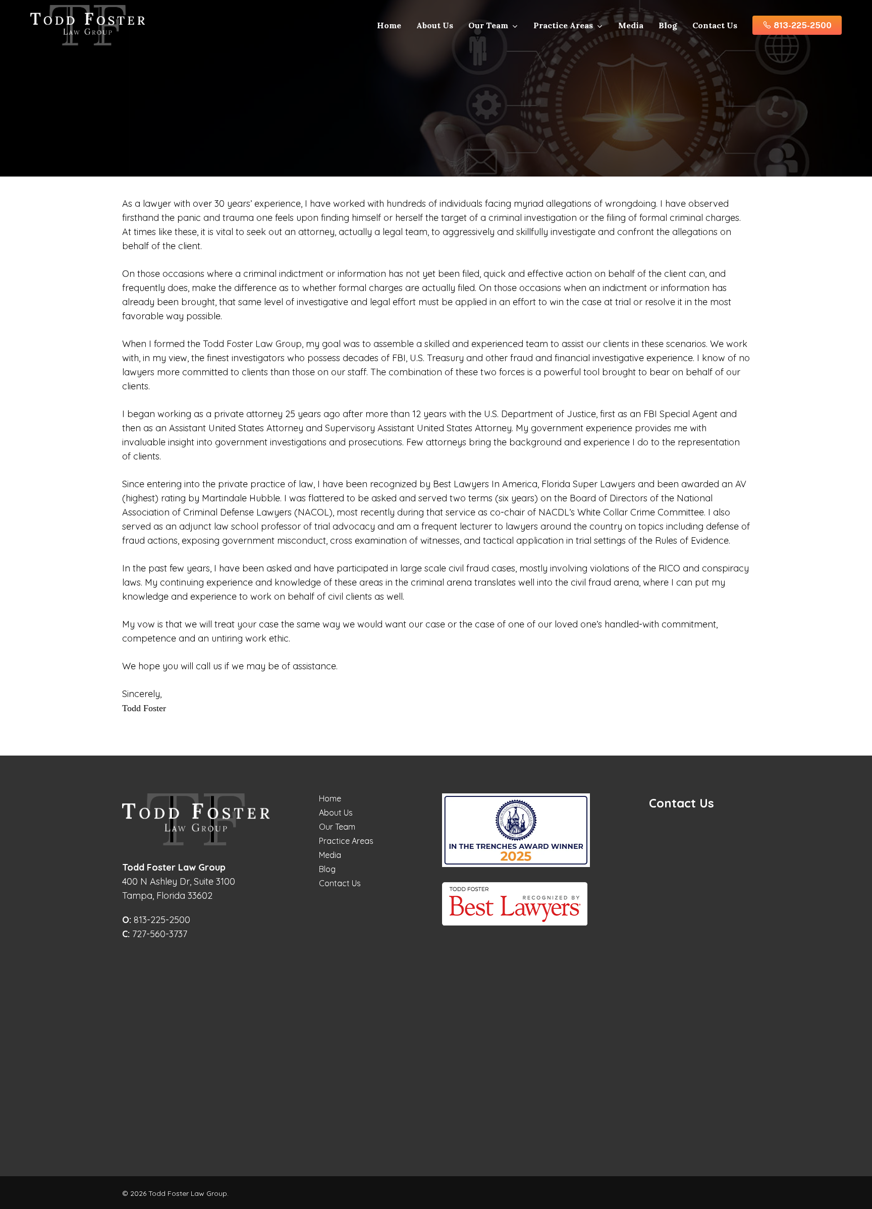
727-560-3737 (154, 934)
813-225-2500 (156, 920)
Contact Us (340, 883)
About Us (336, 813)
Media (330, 855)
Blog (327, 869)
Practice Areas (346, 841)
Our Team (337, 827)
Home (330, 798)
